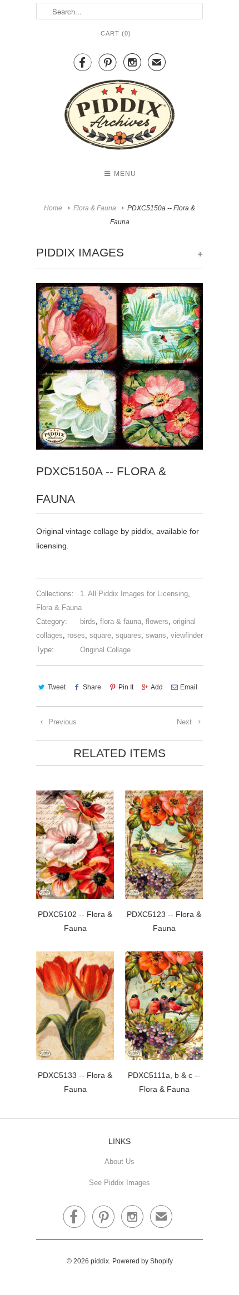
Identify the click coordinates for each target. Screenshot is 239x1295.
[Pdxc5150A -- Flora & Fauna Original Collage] (119, 366)
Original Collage (105, 650)
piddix (100, 1261)
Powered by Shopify (142, 1261)
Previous (61, 722)
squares (128, 635)
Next (185, 722)
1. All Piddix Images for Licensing (134, 593)
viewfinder (187, 635)
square (100, 635)
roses (76, 635)
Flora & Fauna (59, 607)
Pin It (125, 687)
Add (157, 687)
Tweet (57, 687)
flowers (157, 621)
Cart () (116, 33)
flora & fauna (120, 621)
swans (156, 635)
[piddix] (119, 117)
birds (88, 621)
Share (92, 687)
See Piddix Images (119, 1182)
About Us (119, 1161)
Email (188, 687)
